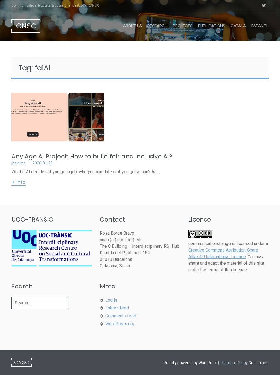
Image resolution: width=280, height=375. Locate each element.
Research (157, 25)
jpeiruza (18, 163)
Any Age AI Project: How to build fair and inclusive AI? (91, 156)
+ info (18, 182)
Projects (182, 25)
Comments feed (120, 315)
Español (260, 25)
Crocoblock (258, 363)
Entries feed (117, 308)
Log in (111, 300)
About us (132, 25)
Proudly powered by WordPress (190, 363)
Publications (211, 25)
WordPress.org (119, 323)
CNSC (26, 26)
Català (238, 25)
